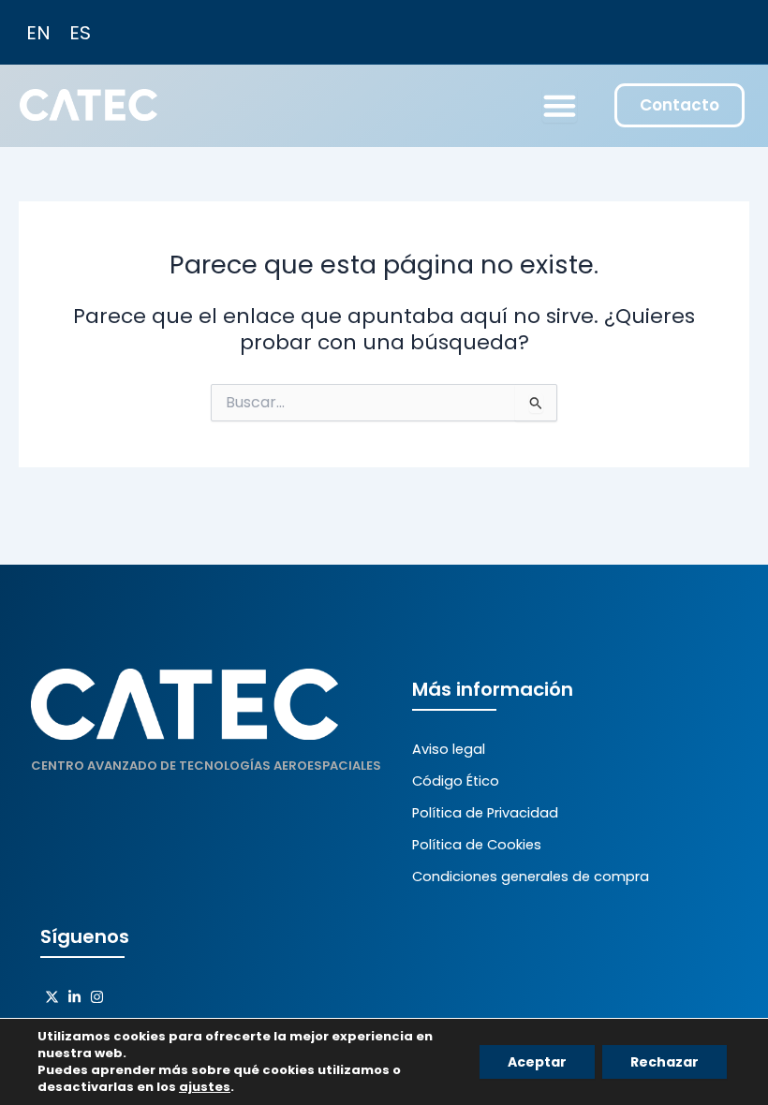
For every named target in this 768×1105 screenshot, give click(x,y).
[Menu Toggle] (559, 105)
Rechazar (664, 1062)
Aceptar (537, 1062)
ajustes (204, 1087)
